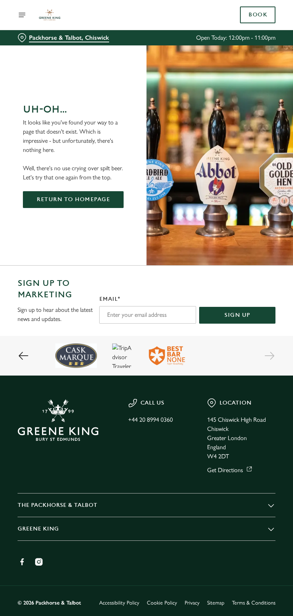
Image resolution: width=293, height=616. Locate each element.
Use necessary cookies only (145, 387)
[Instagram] (38, 561)
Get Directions (225, 470)
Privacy (192, 603)
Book (257, 14)
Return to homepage (73, 199)
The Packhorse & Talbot (57, 505)
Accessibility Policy (119, 603)
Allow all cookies (238, 387)
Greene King (38, 529)
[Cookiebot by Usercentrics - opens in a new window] (250, 223)
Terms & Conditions (253, 603)
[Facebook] (22, 561)
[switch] (110, 335)
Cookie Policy (162, 603)
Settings (258, 363)
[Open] (22, 14)
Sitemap (215, 603)
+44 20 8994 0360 (150, 419)
